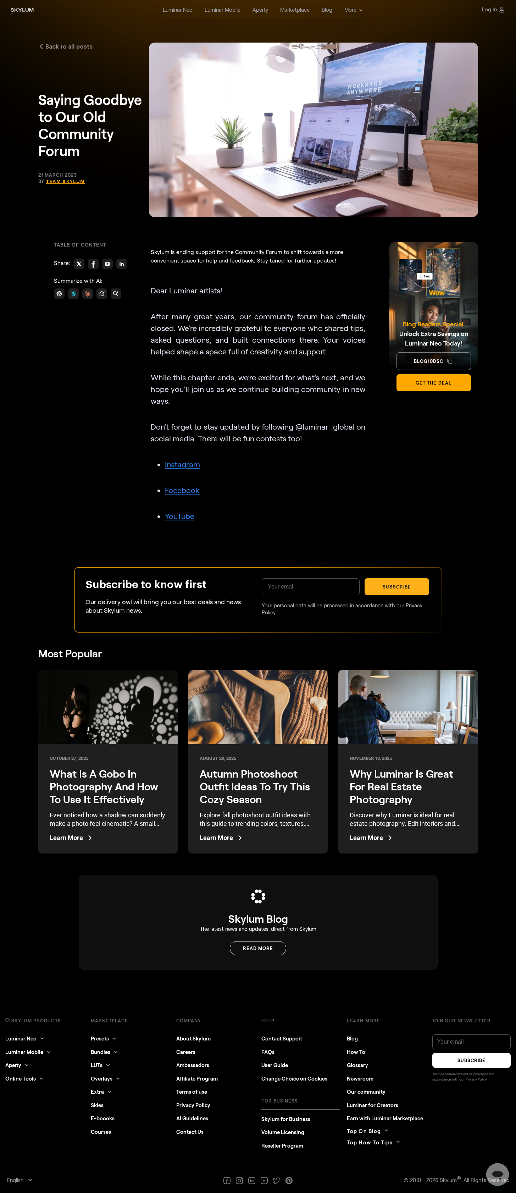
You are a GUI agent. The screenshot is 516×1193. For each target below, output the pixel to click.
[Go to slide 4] (261, 621)
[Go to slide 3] (259, 621)
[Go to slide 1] (254, 621)
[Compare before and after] (258, 572)
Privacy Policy (302, 670)
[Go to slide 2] (256, 621)
